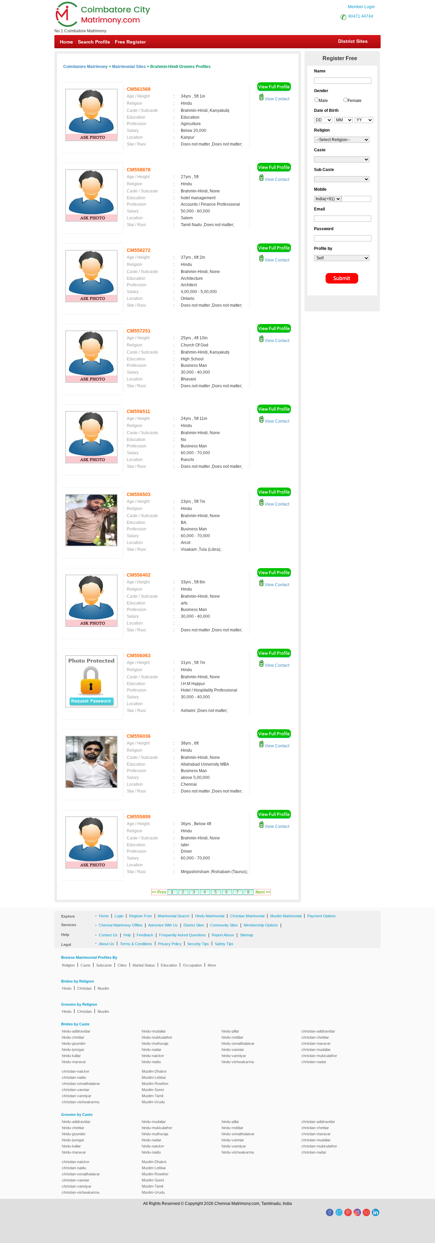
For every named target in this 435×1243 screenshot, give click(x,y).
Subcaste (104, 965)
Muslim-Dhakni (154, 1071)
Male (323, 100)
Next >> (263, 892)
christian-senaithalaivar (81, 1084)
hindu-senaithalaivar (238, 1043)
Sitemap (246, 935)
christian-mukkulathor (319, 1056)
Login (119, 916)
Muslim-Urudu (153, 1102)
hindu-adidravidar (76, 1031)
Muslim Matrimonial (285, 916)
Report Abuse (223, 935)
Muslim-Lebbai (154, 1077)
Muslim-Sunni (153, 1090)
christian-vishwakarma (80, 1102)
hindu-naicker (153, 1056)
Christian (84, 988)
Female (355, 100)
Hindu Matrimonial (209, 916)
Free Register (130, 42)
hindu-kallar (71, 1056)
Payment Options (321, 916)
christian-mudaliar (316, 1050)
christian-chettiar (315, 1037)
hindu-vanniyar (234, 1056)
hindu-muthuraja (155, 1043)
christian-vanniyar (76, 1096)
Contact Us (108, 935)
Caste (85, 965)
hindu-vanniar (233, 1050)
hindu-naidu (151, 1062)
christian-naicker (75, 1071)
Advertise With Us (163, 925)
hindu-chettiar (73, 1037)
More (212, 965)
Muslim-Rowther (155, 1084)
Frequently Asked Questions (182, 935)
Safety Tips (224, 944)
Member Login (361, 6)
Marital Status (144, 965)
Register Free (140, 916)
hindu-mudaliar (154, 1031)
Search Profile (94, 42)
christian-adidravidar (318, 1031)
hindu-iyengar (73, 1050)
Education (169, 965)
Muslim (103, 988)
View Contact (276, 99)
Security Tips (198, 944)
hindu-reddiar (232, 1037)
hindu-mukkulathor (157, 1037)
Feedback (145, 935)
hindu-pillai (230, 1031)
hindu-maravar (74, 1062)
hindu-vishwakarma (238, 1062)
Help (127, 935)
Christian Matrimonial (247, 916)
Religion (68, 965)
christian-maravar (316, 1043)
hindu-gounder (74, 1043)
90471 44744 (360, 16)
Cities (122, 965)
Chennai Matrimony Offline (120, 925)
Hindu (66, 988)
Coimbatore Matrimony (85, 66)
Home (66, 42)
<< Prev (159, 892)
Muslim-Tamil (152, 1096)
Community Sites (224, 925)
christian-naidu (74, 1077)
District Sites (353, 41)
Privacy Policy (169, 944)
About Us (106, 944)
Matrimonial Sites (129, 66)
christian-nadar (313, 1062)
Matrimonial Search (173, 916)
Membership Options (261, 925)
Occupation (192, 965)
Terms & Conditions (136, 944)
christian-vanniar (75, 1090)
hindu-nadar (151, 1050)
